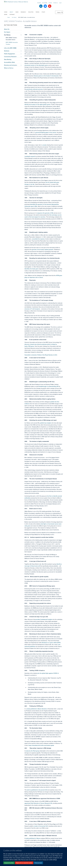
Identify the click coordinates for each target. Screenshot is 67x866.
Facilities (30, 12)
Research (23, 12)
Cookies (50, 2)
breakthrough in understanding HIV (49, 386)
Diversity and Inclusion (10, 65)
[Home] (5, 17)
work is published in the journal (37, 790)
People (37, 12)
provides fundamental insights (43, 619)
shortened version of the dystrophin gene (36, 65)
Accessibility (44, 2)
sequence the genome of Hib (45, 213)
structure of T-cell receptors (32, 309)
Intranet (12, 14)
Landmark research (30, 156)
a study (44, 145)
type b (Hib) (33, 206)
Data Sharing (7, 59)
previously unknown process (34, 89)
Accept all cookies (9, 863)
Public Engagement (9, 53)
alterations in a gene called (49, 642)
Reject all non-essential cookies (24, 863)
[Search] (62, 12)
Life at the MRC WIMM (10, 48)
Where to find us (8, 68)
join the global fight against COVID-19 (48, 673)
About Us (6, 29)
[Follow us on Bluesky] (45, 6)
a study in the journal (40, 826)
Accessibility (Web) (9, 62)
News (17, 12)
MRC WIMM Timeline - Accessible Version (11, 38)
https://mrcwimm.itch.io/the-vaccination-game (41, 745)
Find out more (38, 863)
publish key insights (45, 423)
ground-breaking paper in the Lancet (46, 132)
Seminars (6, 51)
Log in (60, 2)
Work (5, 14)
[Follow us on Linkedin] (41, 6)
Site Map (39, 2)
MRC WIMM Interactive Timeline (12, 43)
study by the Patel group (32, 751)
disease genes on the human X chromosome (46, 76)
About (11, 12)
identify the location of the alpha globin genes (37, 104)
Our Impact (7, 32)
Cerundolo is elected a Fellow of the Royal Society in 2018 (41, 355)
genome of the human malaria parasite (42, 249)
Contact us (55, 2)
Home (5, 12)
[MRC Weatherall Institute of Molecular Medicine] (16, 1)
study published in (37, 709)
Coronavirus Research (10, 56)
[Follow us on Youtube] (49, 6)
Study (43, 12)
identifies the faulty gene (31, 269)
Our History (14, 17)
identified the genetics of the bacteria (40, 204)
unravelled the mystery (38, 239)
